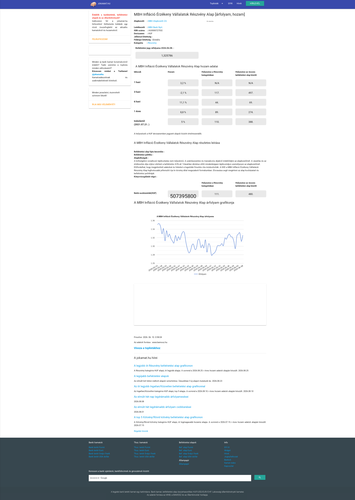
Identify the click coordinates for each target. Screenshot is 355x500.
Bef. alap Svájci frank (188, 453)
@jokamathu (98, 74)
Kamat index (230, 463)
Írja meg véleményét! (103, 104)
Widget (227, 450)
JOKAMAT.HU (104, 3)
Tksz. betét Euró (141, 450)
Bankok (227, 460)
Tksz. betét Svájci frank (145, 453)
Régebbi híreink (141, 431)
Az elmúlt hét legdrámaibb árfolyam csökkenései (162, 407)
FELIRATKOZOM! (100, 39)
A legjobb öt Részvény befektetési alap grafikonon (163, 365)
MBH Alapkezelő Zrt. (157, 21)
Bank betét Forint (97, 447)
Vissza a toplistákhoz (147, 348)
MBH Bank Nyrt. (155, 27)
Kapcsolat (229, 466)
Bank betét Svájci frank (99, 453)
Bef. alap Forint (186, 447)
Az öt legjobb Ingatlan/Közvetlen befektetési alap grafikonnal (169, 386)
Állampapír (184, 464)
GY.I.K (227, 447)
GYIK (230, 3)
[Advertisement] (236, 42)
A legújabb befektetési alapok (151, 376)
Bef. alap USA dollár (188, 456)
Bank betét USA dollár (99, 456)
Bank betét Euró (96, 450)
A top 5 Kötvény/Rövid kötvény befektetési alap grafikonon (168, 417)
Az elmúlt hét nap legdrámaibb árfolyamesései (161, 396)
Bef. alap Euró (185, 450)
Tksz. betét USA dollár (144, 456)
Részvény (152, 43)
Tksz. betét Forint (142, 447)
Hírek (239, 3)
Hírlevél (255, 3)
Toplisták (217, 3)
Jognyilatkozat (231, 456)
